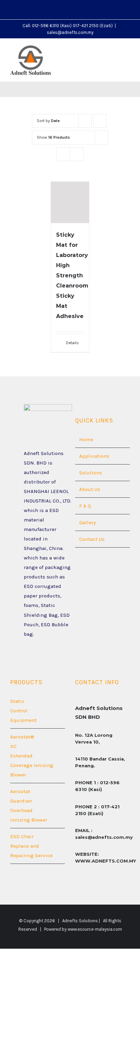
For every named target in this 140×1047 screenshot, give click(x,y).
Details (72, 342)
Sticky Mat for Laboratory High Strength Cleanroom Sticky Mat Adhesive (72, 276)
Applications (94, 456)
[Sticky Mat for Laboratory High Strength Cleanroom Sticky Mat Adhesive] (70, 202)
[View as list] (76, 154)
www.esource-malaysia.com (95, 929)
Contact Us (92, 539)
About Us (89, 489)
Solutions (90, 473)
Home (86, 439)
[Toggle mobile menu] (127, 52)
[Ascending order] (100, 121)
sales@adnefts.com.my (70, 32)
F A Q (85, 506)
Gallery (87, 522)
